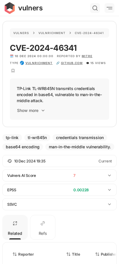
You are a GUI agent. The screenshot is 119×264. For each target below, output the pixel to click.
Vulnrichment (52, 33)
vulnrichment (39, 63)
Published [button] (109, 254)
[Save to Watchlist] (13, 71)
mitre (87, 56)
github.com (72, 63)
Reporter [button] (26, 254)
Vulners (21, 33)
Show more (27, 110)
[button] (59, 161)
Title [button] (76, 254)
